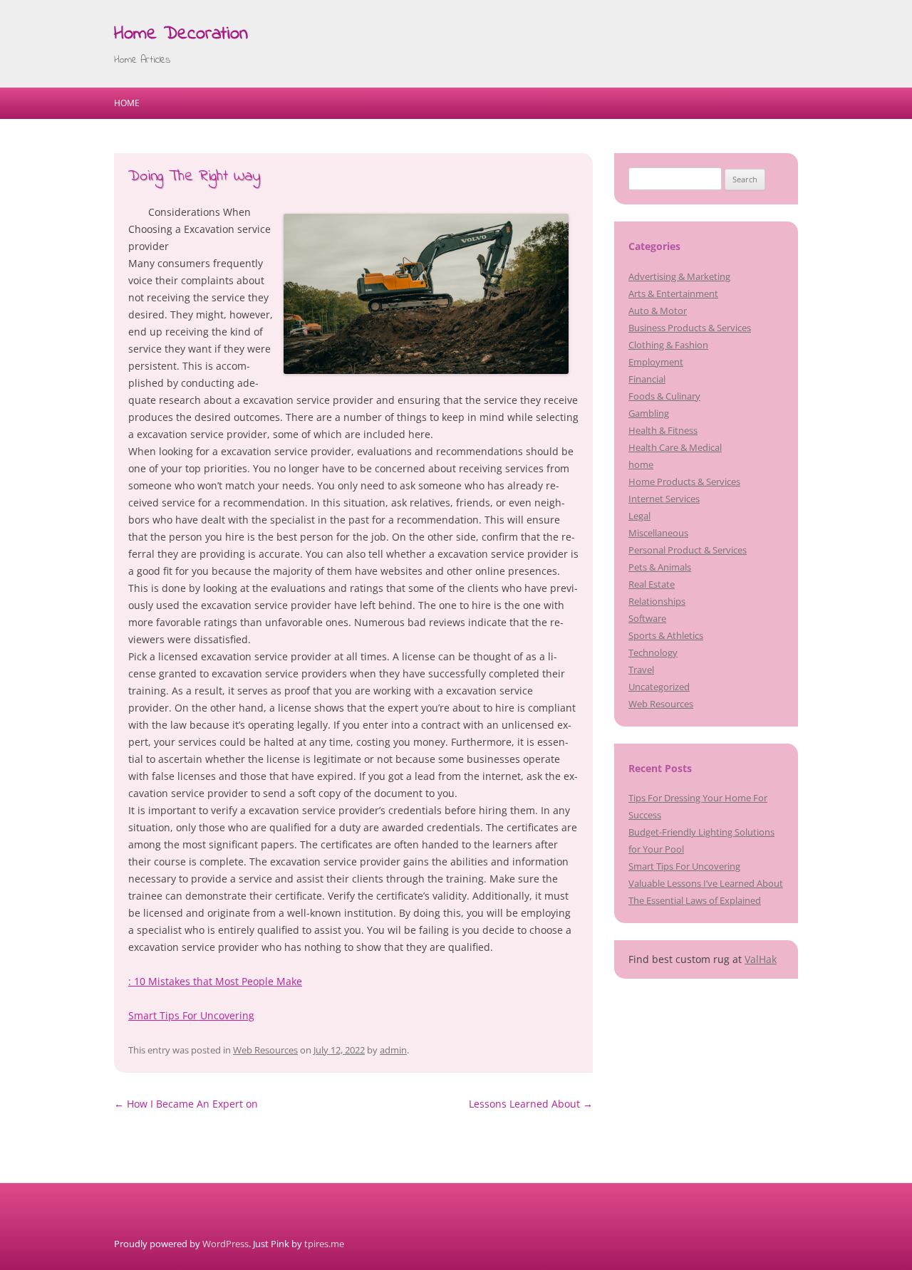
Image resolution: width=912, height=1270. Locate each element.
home (640, 464)
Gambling (648, 413)
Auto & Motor (657, 310)
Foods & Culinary (664, 396)
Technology (653, 652)
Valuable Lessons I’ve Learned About (705, 883)
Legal (639, 515)
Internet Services (664, 498)
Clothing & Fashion (668, 344)
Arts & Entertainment (673, 293)
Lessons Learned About (531, 1103)
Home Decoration (181, 34)
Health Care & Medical (675, 447)
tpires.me (324, 1243)
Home (127, 103)
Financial (646, 379)
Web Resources (265, 1049)
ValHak (761, 959)
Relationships (656, 601)
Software (647, 618)
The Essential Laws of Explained (694, 900)
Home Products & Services (684, 481)
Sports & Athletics (665, 635)
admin (393, 1049)
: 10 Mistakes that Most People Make (215, 981)
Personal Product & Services (687, 549)
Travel (641, 669)
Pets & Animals (659, 567)
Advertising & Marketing (679, 276)
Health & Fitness (663, 430)
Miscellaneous (658, 532)
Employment (655, 361)
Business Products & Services (689, 327)
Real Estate (651, 584)
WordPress (225, 1243)
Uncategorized (659, 686)
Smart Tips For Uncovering (191, 1015)
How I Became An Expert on (186, 1103)
